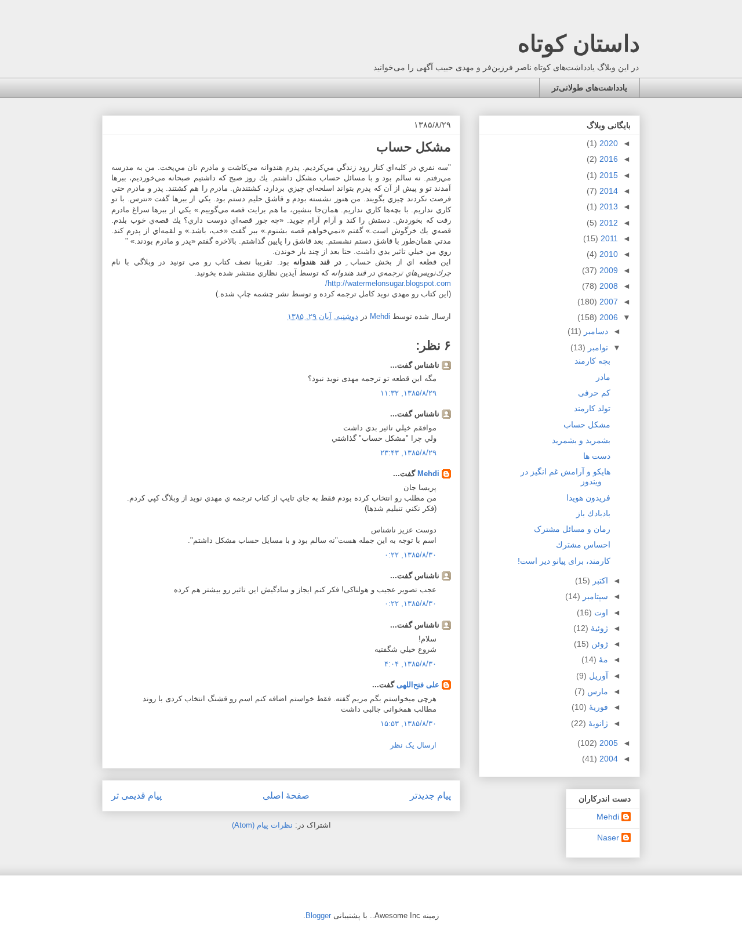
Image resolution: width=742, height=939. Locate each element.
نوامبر (596, 347)
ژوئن (598, 643)
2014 (607, 190)
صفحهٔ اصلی (286, 795)
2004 (607, 758)
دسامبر (594, 331)
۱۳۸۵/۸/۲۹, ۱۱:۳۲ (408, 393)
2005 (607, 743)
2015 (607, 175)
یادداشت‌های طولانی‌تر (589, 87)
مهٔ (602, 659)
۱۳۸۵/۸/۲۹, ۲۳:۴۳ (408, 452)
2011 (608, 238)
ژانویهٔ (597, 723)
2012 (607, 222)
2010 (607, 254)
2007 (607, 301)
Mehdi (428, 473)
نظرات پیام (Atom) (262, 825)
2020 (607, 143)
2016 (607, 159)
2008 (607, 286)
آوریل (597, 675)
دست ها (596, 456)
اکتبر (599, 580)
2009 (607, 270)
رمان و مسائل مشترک (572, 529)
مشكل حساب (586, 424)
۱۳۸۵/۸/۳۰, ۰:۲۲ (410, 554)
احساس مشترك (583, 544)
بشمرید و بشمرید (581, 440)
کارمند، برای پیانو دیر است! (564, 560)
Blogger (318, 915)
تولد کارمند (592, 408)
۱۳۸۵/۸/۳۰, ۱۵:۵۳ (408, 723)
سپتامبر (594, 596)
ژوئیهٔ (598, 628)
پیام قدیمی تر (136, 795)
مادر (603, 377)
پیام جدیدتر (430, 795)
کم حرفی (594, 392)
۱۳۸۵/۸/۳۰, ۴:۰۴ (410, 663)
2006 (607, 317)
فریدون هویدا (588, 497)
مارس (596, 691)
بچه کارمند (592, 360)
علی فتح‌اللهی (418, 684)
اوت (600, 612)
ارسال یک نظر (413, 745)
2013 (607, 206)
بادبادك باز (593, 513)
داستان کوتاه (579, 43)
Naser (608, 837)
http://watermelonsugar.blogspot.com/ (388, 283)
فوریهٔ (597, 707)
